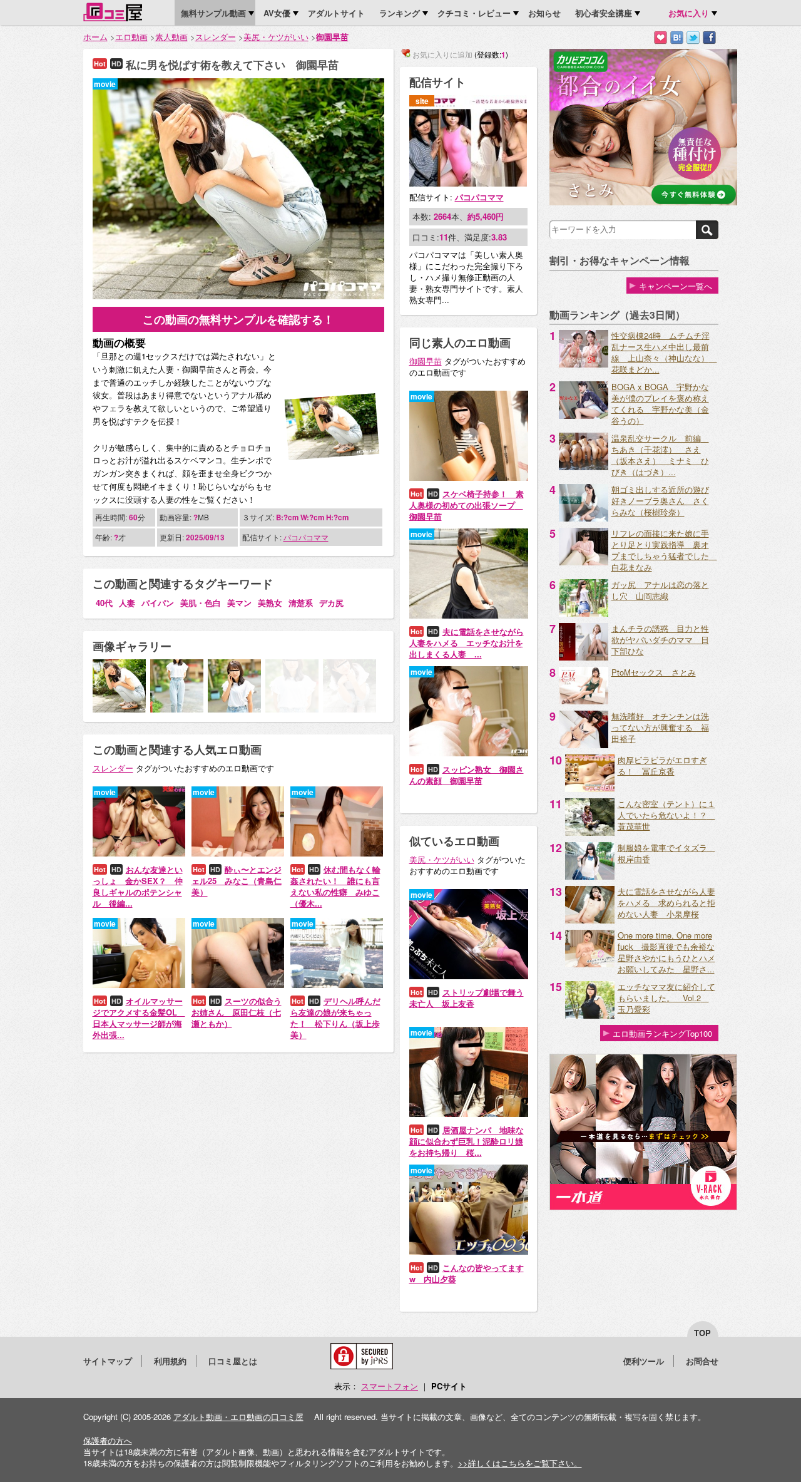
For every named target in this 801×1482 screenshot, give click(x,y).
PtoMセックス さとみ (653, 672)
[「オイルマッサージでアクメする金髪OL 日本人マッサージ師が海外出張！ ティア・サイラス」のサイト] (139, 985)
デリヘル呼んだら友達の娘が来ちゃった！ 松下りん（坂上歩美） (335, 1018)
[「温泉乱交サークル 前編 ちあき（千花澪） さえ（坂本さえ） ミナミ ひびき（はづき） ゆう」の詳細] (583, 467)
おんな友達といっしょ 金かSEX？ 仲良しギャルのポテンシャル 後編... (138, 886)
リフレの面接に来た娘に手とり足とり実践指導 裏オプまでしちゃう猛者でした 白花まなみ (664, 550)
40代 (104, 603)
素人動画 (171, 37)
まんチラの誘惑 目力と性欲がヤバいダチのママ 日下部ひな (660, 639)
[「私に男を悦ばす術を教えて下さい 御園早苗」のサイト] (238, 296)
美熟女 (270, 603)
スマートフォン (389, 1386)
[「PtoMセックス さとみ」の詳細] (583, 701)
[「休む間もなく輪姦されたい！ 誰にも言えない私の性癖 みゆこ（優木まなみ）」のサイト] (336, 853)
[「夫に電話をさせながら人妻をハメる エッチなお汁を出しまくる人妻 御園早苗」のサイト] (468, 615)
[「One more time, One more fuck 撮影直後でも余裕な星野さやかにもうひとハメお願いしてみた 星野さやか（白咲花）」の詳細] (590, 964)
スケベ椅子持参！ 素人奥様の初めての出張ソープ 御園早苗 (466, 505)
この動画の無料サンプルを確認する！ (238, 319)
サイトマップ (107, 1361)
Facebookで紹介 (709, 37)
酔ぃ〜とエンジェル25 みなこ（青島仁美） (236, 880)
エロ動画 (131, 37)
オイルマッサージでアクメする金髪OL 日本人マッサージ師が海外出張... (139, 1018)
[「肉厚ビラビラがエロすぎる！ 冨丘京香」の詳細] (590, 789)
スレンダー (215, 37)
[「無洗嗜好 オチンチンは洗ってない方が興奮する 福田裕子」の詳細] (583, 745)
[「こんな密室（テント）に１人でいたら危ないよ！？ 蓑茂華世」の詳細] (590, 832)
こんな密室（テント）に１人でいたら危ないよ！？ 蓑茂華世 (666, 815)
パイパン (157, 603)
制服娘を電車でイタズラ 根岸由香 (666, 853)
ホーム (95, 37)
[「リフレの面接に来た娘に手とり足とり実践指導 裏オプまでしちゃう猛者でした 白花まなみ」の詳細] (583, 562)
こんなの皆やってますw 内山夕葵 (466, 1273)
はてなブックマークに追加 (677, 37)
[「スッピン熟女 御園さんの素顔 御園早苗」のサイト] (468, 753)
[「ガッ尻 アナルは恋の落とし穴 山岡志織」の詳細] (583, 613)
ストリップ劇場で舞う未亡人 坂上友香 (466, 997)
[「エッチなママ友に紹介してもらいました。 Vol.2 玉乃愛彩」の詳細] (590, 1015)
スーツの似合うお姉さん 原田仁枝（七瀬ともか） (236, 1012)
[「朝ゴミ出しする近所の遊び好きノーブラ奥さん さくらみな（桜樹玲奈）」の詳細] (583, 518)
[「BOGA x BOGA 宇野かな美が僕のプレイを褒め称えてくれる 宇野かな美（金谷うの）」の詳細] (583, 415)
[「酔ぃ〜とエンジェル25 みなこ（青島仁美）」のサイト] (237, 853)
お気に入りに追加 (660, 37)
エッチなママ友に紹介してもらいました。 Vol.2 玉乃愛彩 (666, 997)
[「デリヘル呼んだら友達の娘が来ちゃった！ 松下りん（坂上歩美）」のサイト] (336, 985)
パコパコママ (306, 537)
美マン (239, 603)
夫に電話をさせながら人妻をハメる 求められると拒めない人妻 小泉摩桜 (666, 902)
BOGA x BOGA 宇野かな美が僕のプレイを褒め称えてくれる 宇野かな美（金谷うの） (660, 403)
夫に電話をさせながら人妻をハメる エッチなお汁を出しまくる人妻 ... (466, 642)
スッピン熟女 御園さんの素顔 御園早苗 (466, 774)
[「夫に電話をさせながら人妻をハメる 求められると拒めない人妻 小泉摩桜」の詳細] (590, 920)
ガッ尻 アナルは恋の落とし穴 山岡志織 (660, 590)
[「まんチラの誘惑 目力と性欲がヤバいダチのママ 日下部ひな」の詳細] (583, 657)
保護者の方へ (107, 1440)
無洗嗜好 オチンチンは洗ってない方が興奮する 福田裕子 (660, 727)
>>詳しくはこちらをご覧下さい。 (520, 1463)
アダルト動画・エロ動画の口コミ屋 (238, 1417)
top (702, 1333)
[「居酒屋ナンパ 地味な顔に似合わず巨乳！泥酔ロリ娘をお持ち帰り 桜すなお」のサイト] (468, 1113)
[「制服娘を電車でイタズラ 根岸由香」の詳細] (590, 876)
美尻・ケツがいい (276, 37)
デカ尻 (331, 603)
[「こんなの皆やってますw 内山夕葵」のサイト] (468, 1251)
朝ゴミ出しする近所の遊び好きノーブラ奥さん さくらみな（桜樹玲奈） (660, 500)
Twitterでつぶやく (693, 37)
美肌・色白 (200, 603)
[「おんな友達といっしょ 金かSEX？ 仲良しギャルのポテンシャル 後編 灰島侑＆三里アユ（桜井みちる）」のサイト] (139, 853)
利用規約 (170, 1361)
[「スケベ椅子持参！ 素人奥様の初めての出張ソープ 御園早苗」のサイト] (468, 477)
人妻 (127, 603)
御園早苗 (332, 37)
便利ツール (643, 1361)
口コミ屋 (112, 12)
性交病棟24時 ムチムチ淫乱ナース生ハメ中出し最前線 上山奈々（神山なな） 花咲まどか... (664, 352)
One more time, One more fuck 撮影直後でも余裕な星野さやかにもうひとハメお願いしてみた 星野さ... (666, 952)
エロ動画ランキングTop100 (662, 1033)
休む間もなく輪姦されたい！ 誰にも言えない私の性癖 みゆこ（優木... (335, 886)
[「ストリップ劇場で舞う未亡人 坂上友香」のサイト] (468, 976)
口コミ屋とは (232, 1361)
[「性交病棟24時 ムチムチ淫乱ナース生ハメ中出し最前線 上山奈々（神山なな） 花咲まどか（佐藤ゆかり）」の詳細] (583, 364)
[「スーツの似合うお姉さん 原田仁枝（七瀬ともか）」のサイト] (237, 985)
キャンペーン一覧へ (675, 286)
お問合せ (702, 1361)
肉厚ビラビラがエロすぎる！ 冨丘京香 (662, 765)
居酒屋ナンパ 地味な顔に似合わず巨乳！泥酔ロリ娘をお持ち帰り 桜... (466, 1141)
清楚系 (300, 603)
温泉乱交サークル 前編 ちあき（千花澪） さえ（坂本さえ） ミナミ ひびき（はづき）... (660, 455)
